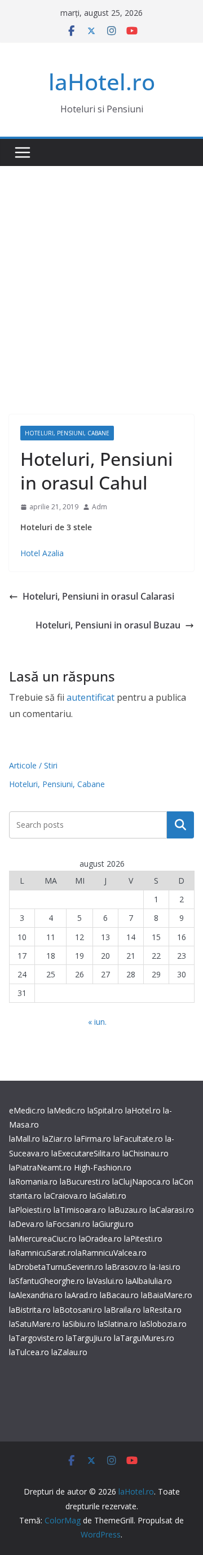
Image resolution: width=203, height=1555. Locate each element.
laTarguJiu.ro (90, 1338)
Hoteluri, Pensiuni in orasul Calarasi (98, 596)
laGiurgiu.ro (113, 1223)
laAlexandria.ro (36, 1295)
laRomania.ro (33, 1181)
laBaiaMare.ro (166, 1295)
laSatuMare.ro (34, 1323)
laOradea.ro (99, 1238)
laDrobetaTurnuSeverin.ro (56, 1266)
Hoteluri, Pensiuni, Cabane (67, 433)
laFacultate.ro (138, 1138)
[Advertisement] (101, 273)
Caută (180, 825)
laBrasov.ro (126, 1266)
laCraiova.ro (65, 1195)
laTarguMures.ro (144, 1338)
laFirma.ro (92, 1138)
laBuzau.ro (128, 1209)
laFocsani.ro (67, 1223)
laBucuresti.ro (85, 1181)
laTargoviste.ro (36, 1338)
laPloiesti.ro (30, 1209)
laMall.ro (24, 1138)
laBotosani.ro (76, 1309)
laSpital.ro (105, 1110)
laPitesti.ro (143, 1238)
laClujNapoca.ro (141, 1181)
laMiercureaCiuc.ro (43, 1238)
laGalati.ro (108, 1195)
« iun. (97, 1021)
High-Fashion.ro (102, 1167)
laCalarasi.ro (171, 1209)
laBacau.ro (119, 1295)
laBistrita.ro (30, 1309)
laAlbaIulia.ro (149, 1281)
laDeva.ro (26, 1223)
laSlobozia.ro (163, 1323)
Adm (99, 507)
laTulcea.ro (30, 1352)
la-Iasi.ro (164, 1266)
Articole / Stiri (33, 765)
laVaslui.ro (106, 1281)
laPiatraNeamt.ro (40, 1167)
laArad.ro (81, 1295)
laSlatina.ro (118, 1323)
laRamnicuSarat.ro (42, 1252)
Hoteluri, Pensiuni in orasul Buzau (108, 625)
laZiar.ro (57, 1138)
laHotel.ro (101, 81)
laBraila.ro (122, 1309)
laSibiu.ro (77, 1323)
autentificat (90, 697)
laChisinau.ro (145, 1153)
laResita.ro (162, 1309)
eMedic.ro (27, 1110)
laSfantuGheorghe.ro (47, 1281)
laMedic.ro (67, 1110)
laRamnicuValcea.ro (111, 1252)
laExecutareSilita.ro (85, 1153)
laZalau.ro (69, 1352)
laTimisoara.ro (80, 1209)
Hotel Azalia (42, 553)
